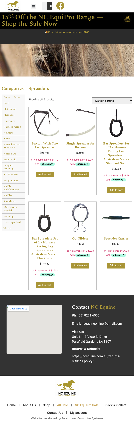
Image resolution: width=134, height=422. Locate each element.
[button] (33, 6)
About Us (29, 405)
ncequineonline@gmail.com (102, 324)
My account (78, 413)
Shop (46, 405)
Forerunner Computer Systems (82, 418)
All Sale (62, 405)
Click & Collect (115, 405)
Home (11, 405)
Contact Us (55, 413)
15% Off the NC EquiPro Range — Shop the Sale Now (52, 20)
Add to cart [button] (44, 174)
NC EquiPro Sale (87, 405)
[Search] (51, 6)
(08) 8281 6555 (88, 315)
